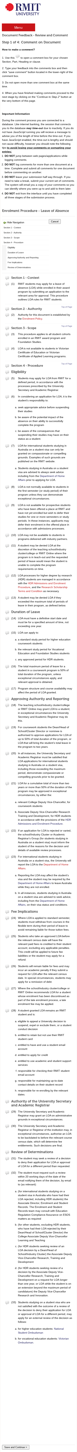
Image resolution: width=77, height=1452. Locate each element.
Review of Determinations (19, 267)
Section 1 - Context (12, 227)
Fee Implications (15, 262)
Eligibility (11, 247)
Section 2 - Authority (13, 232)
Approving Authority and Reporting (23, 257)
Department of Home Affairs (34, 883)
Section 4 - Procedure (13, 242)
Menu (18, 27)
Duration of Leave (16, 252)
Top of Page (66, 307)
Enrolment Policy (32, 318)
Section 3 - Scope (12, 238)
